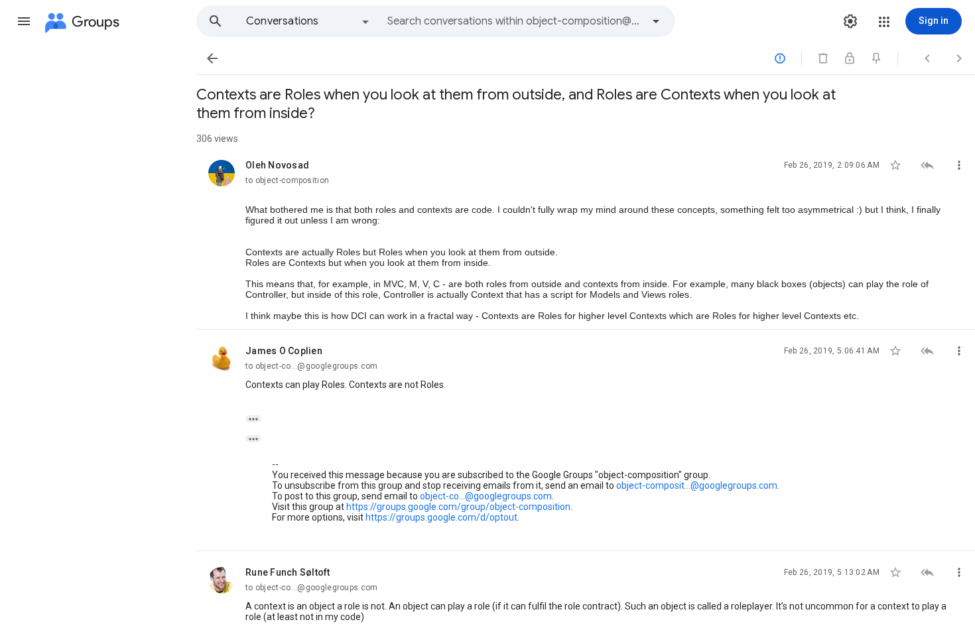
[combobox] (515, 21)
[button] (24, 21)
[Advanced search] (656, 21)
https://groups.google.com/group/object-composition (458, 506)
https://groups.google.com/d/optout (441, 517)
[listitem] (585, 237)
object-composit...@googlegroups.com (696, 485)
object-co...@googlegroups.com (486, 496)
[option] (308, 21)
